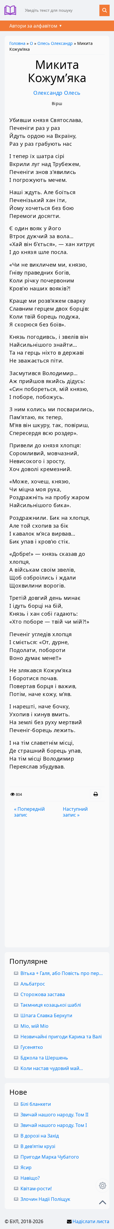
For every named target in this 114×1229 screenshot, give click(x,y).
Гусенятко (31, 1047)
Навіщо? (30, 1178)
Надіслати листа (90, 1221)
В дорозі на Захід (39, 1135)
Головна (17, 43)
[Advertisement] (57, 882)
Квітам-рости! (36, 1188)
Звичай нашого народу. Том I (53, 1125)
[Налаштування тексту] (103, 1186)
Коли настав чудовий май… (51, 1068)
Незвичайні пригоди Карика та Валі (61, 1036)
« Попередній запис (29, 812)
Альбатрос (32, 984)
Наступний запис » (75, 812)
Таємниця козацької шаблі (50, 1005)
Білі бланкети (35, 1104)
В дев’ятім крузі (37, 1146)
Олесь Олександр (55, 43)
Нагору (103, 1202)
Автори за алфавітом (33, 26)
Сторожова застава (42, 994)
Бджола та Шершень (44, 1057)
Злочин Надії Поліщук (45, 1199)
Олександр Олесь (57, 92)
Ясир (26, 1167)
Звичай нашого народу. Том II (54, 1114)
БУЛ (12, 10)
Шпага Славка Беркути (46, 1015)
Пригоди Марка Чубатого (49, 1157)
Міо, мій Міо (34, 1026)
